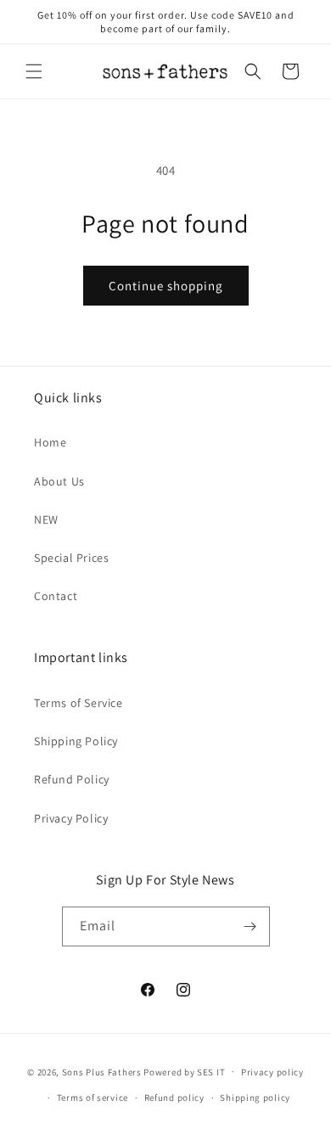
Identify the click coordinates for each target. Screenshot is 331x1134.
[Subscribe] (250, 926)
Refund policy (174, 1097)
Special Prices (71, 557)
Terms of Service (78, 702)
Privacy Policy (71, 818)
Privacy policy (272, 1072)
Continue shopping (166, 286)
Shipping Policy (76, 741)
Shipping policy (255, 1097)
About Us (59, 481)
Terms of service (92, 1097)
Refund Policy (71, 779)
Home (50, 442)
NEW (46, 519)
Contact (55, 595)
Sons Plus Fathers (103, 1071)
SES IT (211, 1071)
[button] (34, 71)
